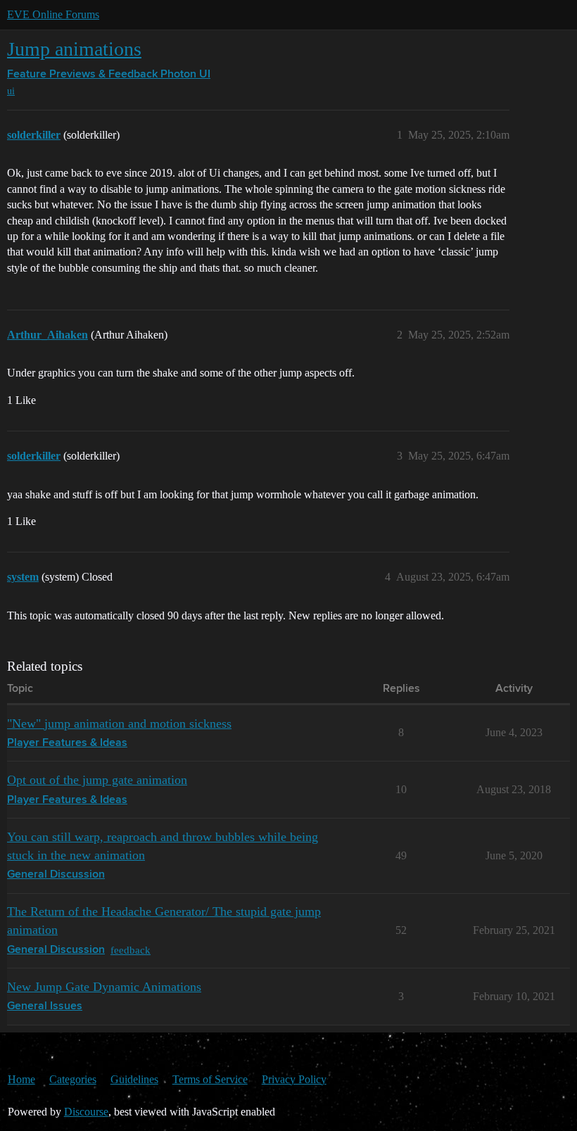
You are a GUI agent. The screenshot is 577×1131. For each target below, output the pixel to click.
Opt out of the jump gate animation (97, 780)
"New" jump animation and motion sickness (119, 723)
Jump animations (74, 49)
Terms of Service (210, 1079)
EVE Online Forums (53, 14)
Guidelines (134, 1079)
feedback (130, 950)
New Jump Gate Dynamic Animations (104, 987)
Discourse (86, 1112)
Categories (72, 1079)
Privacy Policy (294, 1079)
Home (21, 1079)
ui (11, 91)
